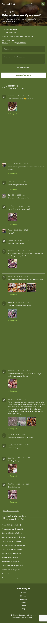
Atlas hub (23, 599)
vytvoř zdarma (21, 43)
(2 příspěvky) (12, 533)
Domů (23, 593)
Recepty (23, 602)
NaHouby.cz (8, 4)
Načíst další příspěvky (11, 511)
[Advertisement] (23, 139)
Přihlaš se (5, 43)
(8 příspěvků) (13, 529)
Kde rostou (23, 596)
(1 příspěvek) (13, 545)
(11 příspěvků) (11, 541)
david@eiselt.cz (29, 617)
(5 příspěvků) (11, 525)
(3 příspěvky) (12, 549)
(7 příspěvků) (11, 557)
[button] (38, 4)
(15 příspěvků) (12, 566)
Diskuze (23, 605)
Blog (23, 609)
